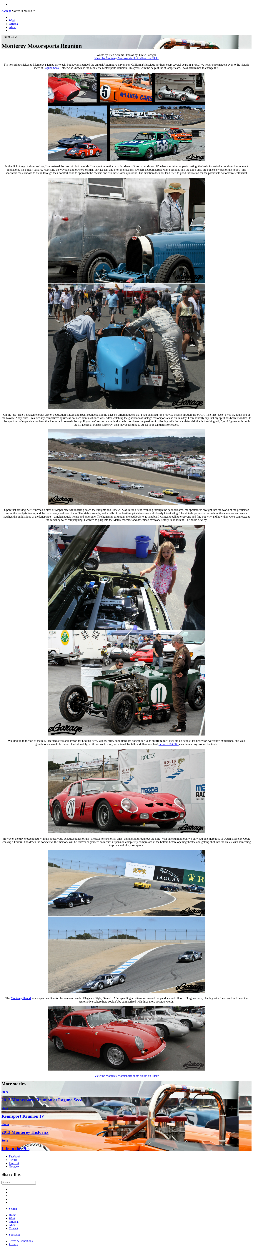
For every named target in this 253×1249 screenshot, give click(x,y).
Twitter (13, 1159)
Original (14, 23)
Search (13, 1208)
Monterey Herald (21, 998)
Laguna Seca (51, 67)
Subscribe (14, 1234)
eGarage (6, 10)
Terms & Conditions (21, 1241)
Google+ (14, 1166)
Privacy (13, 1244)
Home (12, 1215)
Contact (13, 1228)
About (12, 27)
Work (12, 20)
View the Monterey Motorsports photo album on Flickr (126, 58)
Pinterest (14, 1163)
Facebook (14, 1156)
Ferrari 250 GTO (169, 744)
